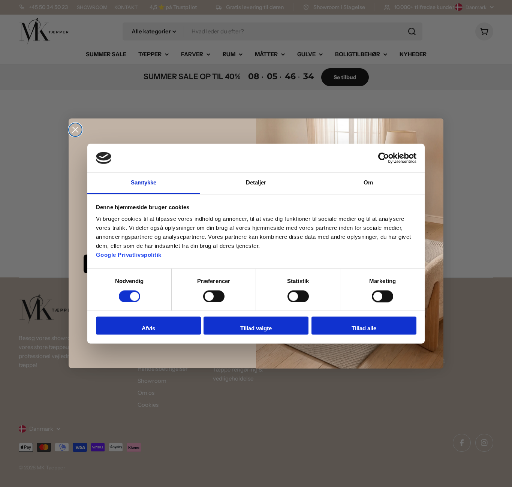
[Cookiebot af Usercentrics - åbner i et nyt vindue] (383, 157)
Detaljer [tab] (256, 183)
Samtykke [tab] (144, 183)
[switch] (214, 296)
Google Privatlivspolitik (129, 255)
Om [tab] (368, 183)
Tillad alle (364, 328)
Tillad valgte (256, 328)
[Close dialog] (75, 129)
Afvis (148, 328)
